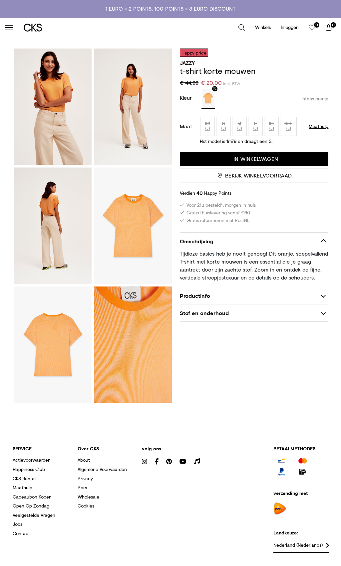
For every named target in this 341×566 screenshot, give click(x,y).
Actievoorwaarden (32, 459)
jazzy (187, 62)
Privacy (85, 478)
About (84, 459)
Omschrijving (196, 241)
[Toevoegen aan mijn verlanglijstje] (318, 53)
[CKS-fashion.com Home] (128, 27)
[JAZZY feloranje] (208, 99)
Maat (186, 126)
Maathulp (22, 487)
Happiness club (29, 469)
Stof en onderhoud (204, 313)
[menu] (9, 27)
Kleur (186, 97)
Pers (82, 487)
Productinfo (195, 295)
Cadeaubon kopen (32, 496)
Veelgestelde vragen (34, 514)
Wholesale (88, 496)
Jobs (17, 523)
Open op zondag (31, 505)
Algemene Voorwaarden (102, 469)
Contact (21, 533)
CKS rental (24, 478)
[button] (241, 27)
